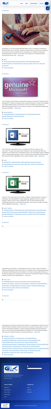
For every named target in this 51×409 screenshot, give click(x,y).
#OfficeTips (31, 212)
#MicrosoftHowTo (31, 344)
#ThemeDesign (18, 214)
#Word (4, 287)
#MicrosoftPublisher (7, 346)
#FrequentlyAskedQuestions (9, 344)
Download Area (33, 3)
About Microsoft (8, 112)
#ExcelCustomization (30, 210)
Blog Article (6, 387)
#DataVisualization (19, 210)
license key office (27, 63)
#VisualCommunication (34, 350)
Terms (5, 396)
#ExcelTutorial (14, 212)
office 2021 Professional (37, 164)
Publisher (6, 336)
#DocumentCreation (22, 340)
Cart (47, 3)
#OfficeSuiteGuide (7, 348)
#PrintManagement (15, 285)
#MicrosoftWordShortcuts (33, 61)
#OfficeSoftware (35, 346)
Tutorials (9, 208)
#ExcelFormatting (41, 210)
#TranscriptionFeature (8, 164)
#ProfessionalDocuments (38, 285)
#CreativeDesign (20, 338)
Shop (26, 3)
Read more (21, 55)
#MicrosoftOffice (20, 61)
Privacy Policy (7, 392)
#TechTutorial (23, 350)
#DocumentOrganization (33, 281)
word (5, 59)
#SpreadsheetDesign (7, 214)
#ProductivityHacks (7, 63)
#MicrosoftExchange (7, 116)
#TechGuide (5, 350)
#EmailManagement (20, 114)
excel (5, 208)
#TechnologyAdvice (14, 350)
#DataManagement (9, 281)
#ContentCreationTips (9, 338)
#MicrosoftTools (26, 346)
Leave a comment (8, 67)
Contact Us (29, 392)
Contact (41, 3)
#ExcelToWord (25, 283)
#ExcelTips (18, 283)
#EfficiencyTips (6, 283)
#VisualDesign (6, 352)
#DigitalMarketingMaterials (9, 340)
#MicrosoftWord (25, 162)
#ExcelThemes (6, 212)
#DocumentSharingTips (31, 342)
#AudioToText (7, 162)
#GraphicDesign (22, 344)
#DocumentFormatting (10, 61)
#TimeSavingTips (17, 63)
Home (21, 3)
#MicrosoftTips (17, 346)
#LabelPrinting (33, 283)
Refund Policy (7, 394)
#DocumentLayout (19, 342)
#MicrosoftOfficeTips (42, 344)
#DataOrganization (9, 210)
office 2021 (36, 63)
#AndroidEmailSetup (9, 114)
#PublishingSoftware (43, 348)
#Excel (12, 283)
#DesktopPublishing (31, 338)
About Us (29, 389)
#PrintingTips (5, 285)
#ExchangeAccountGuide (33, 114)
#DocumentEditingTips (34, 340)
